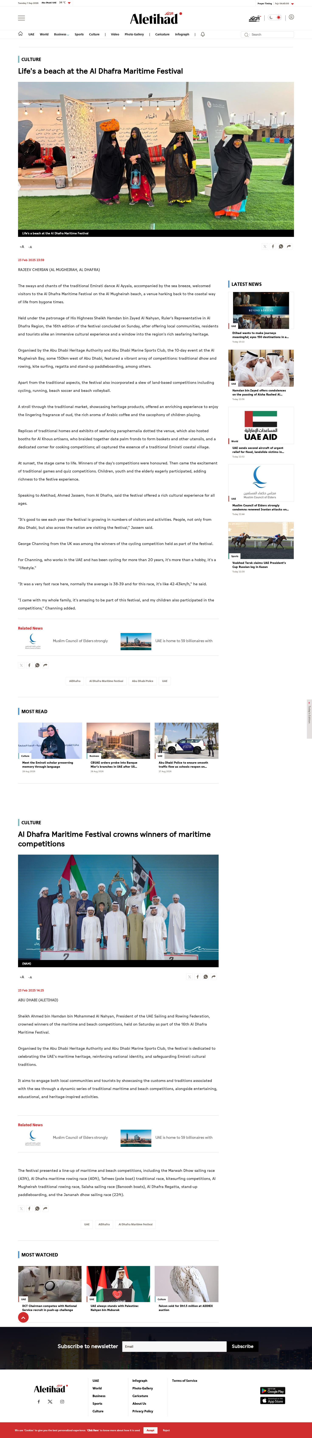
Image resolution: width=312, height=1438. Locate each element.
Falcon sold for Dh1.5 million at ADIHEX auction (186, 1308)
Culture (94, 34)
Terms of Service (184, 1380)
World (44, 34)
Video (115, 34)
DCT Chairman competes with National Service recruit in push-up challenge (49, 1308)
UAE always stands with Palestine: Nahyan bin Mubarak (115, 1308)
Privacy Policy (142, 1411)
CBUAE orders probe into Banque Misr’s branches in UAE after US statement (114, 765)
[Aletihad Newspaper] (156, 18)
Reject (166, 1430)
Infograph (182, 34)
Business (60, 34)
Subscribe (242, 1346)
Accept (150, 1430)
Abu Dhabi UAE (54, 2)
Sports (79, 34)
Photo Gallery (134, 34)
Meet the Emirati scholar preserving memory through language (47, 765)
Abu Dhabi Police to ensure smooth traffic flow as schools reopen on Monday (183, 765)
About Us (139, 1403)
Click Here (92, 1430)
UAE (31, 34)
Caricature (162, 34)
